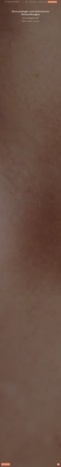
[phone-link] (58, 464)
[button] (33, 2)
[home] (12, 2)
